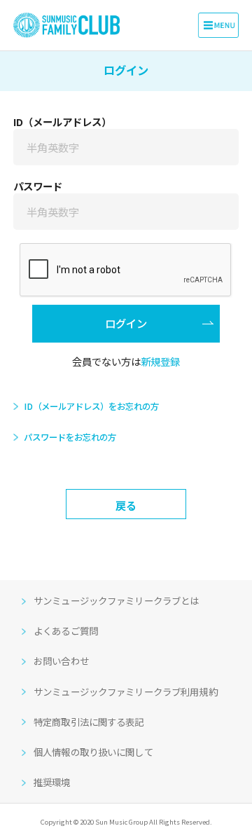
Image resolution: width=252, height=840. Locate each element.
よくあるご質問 (66, 631)
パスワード (37, 186)
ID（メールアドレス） (62, 121)
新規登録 (160, 361)
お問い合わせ (61, 661)
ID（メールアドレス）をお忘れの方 (91, 406)
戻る (125, 505)
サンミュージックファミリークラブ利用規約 (126, 691)
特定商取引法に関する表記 (89, 722)
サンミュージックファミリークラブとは (116, 600)
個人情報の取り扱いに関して (93, 752)
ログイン (126, 323)
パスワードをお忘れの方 (69, 437)
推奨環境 (52, 782)
